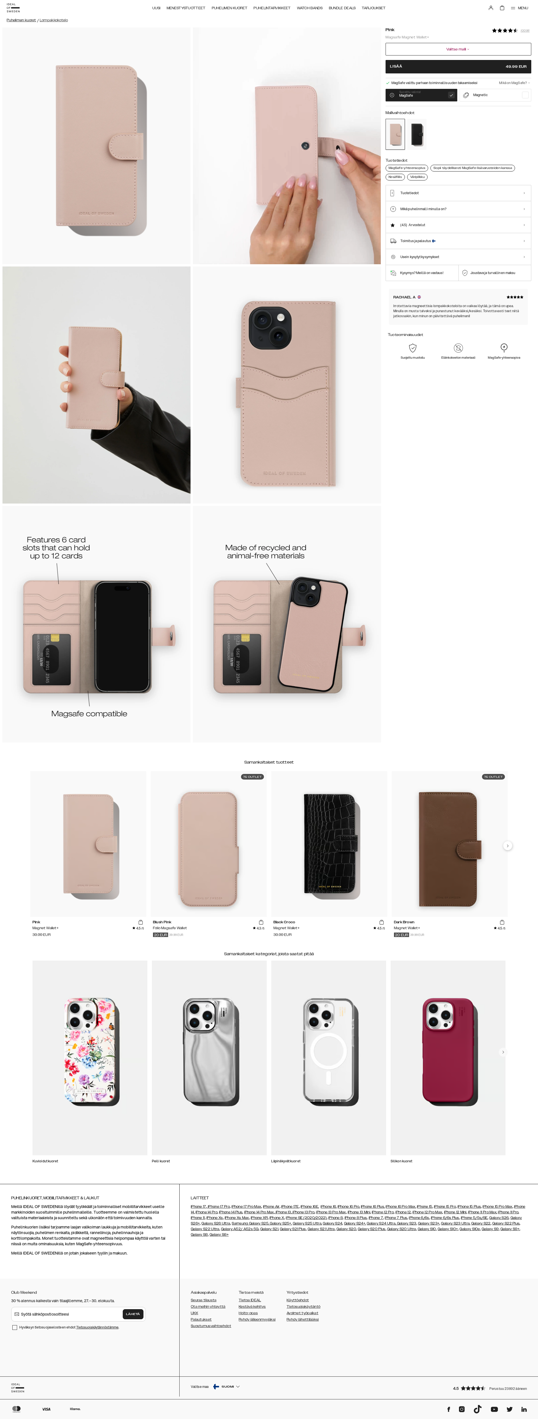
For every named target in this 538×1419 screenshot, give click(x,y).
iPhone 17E (290, 1207)
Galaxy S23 (406, 1223)
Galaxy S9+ (510, 1229)
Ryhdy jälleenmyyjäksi (257, 1319)
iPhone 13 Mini (359, 1212)
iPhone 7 (376, 1218)
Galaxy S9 (490, 1229)
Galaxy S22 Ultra (205, 1229)
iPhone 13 (283, 1212)
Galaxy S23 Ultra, (455, 1223)
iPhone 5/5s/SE (474, 1218)
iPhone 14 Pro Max (259, 1212)
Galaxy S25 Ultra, (307, 1223)
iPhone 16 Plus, (373, 1207)
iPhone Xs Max (237, 1218)
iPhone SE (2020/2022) (306, 1218)
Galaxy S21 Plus (293, 1229)
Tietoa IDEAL (250, 1300)
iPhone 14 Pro (206, 1212)
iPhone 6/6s (419, 1218)
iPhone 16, (329, 1207)
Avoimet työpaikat (302, 1313)
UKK (194, 1313)
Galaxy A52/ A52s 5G (240, 1229)
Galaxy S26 (499, 1218)
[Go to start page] (13, 7)
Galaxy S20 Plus (372, 1229)
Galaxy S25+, (280, 1223)
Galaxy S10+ (448, 1229)
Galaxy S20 (346, 1229)
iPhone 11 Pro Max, (482, 1212)
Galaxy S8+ (219, 1235)
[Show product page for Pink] (395, 134)
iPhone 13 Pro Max (331, 1212)
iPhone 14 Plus (230, 1212)
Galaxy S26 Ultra (215, 1223)
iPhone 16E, (310, 1207)
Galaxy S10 (427, 1229)
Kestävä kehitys (252, 1307)
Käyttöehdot (298, 1300)
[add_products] (141, 922)
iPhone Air (271, 1207)
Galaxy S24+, (355, 1223)
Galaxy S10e (470, 1229)
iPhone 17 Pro (218, 1207)
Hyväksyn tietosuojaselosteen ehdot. (69, 1327)
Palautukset (201, 1319)
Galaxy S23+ (428, 1223)
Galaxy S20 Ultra (401, 1229)
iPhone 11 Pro (508, 1212)
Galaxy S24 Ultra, (381, 1223)
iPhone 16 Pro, (349, 1207)
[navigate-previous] (507, 845)
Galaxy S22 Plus (506, 1223)
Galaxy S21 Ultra (321, 1229)
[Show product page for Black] (416, 134)
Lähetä (133, 1314)
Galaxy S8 (199, 1235)
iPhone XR (259, 1218)
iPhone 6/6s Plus (445, 1218)
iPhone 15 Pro (445, 1207)
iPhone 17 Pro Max (246, 1207)
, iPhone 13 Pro (303, 1212)
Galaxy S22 (481, 1223)
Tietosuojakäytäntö (303, 1307)
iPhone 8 (335, 1218)
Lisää (458, 66)
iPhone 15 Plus (469, 1207)
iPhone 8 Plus (356, 1218)
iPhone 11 (198, 1218)
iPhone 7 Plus (396, 1218)
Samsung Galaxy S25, (250, 1223)
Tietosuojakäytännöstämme (97, 1327)
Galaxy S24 (332, 1223)
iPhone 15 (424, 1207)
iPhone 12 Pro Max (427, 1212)
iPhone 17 (198, 1207)
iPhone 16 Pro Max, (401, 1207)
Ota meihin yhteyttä (208, 1307)
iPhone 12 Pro (383, 1212)
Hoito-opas (248, 1313)
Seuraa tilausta (204, 1300)
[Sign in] (491, 7)
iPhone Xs (215, 1218)
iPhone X (277, 1218)
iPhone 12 (403, 1212)
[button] (490, 1388)
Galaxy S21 (269, 1229)
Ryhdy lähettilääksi (303, 1319)
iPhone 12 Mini (455, 1212)
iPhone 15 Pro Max (497, 1207)
